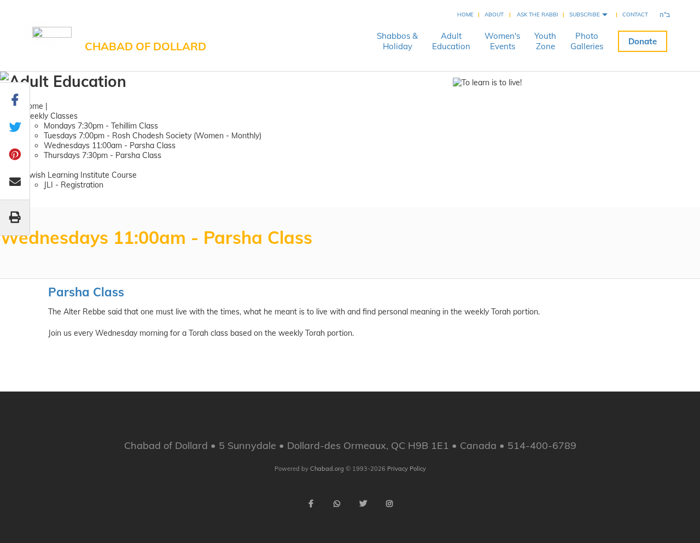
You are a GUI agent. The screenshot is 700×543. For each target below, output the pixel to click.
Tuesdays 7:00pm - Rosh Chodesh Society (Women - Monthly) (152, 136)
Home (465, 14)
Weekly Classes (50, 116)
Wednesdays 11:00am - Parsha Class (110, 145)
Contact (635, 14)
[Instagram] (389, 503)
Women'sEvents (502, 41)
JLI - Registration (73, 185)
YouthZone (545, 41)
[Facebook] (310, 503)
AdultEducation (451, 41)
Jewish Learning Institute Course (79, 175)
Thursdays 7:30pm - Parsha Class (102, 155)
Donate (642, 41)
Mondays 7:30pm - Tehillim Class (101, 126)
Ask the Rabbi (537, 14)
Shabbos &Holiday (397, 41)
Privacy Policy (406, 468)
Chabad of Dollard (145, 46)
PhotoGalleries (586, 41)
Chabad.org (327, 468)
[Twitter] (363, 503)
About (494, 14)
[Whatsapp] (336, 503)
